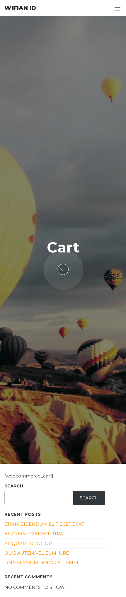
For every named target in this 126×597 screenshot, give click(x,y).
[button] (117, 9)
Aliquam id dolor (28, 543)
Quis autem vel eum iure (36, 553)
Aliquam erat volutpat (34, 534)
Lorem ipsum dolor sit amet (41, 562)
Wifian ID (20, 7)
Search (13, 486)
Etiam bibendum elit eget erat (44, 524)
